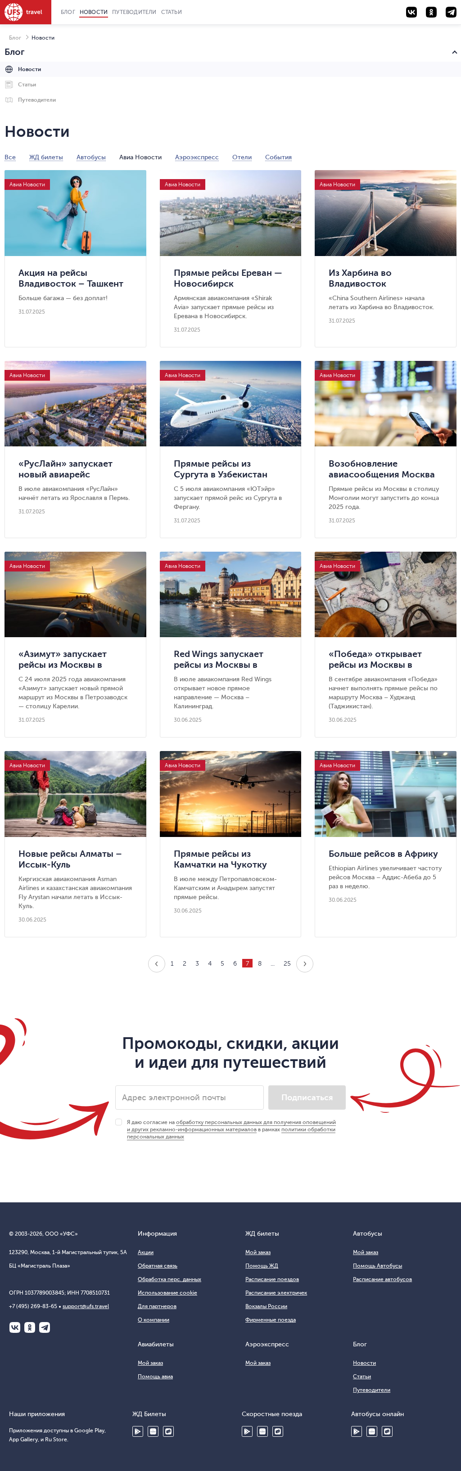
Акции (146, 1252)
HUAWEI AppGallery (153, 1431)
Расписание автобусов (382, 1279)
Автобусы (91, 157)
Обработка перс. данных (169, 1279)
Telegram (44, 1327)
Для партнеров (157, 1306)
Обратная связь (157, 1266)
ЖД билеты (46, 157)
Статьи (171, 12)
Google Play (137, 1431)
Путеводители (134, 12)
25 (287, 963)
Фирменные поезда (270, 1320)
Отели (242, 157)
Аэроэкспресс (197, 157)
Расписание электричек (276, 1293)
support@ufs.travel (86, 1306)
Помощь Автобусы (377, 1266)
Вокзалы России (266, 1306)
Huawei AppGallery (262, 1431)
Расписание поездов (272, 1279)
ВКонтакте (15, 1327)
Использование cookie (167, 1293)
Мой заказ (258, 1252)
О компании (153, 1320)
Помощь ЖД (261, 1266)
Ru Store (168, 1431)
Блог (68, 12)
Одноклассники (30, 1327)
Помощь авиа (155, 1376)
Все (10, 157)
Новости (94, 12)
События (278, 157)
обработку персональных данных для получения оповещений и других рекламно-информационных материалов (231, 1126)
